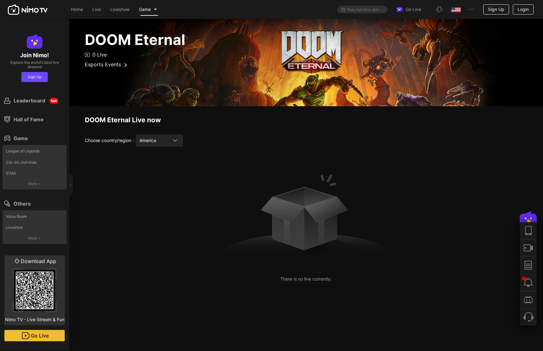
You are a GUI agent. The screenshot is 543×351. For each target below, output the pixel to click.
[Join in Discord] (528, 299)
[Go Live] (528, 247)
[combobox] (159, 140)
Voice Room (16, 216)
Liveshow (14, 227)
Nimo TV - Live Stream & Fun (34, 290)
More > (34, 183)
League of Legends (23, 151)
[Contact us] (528, 317)
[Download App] (528, 230)
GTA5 (11, 173)
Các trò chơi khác (21, 162)
